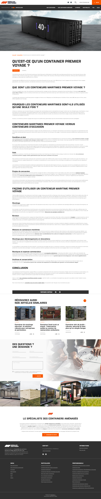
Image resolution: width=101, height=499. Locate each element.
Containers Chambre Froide (79, 479)
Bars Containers (76, 481)
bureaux (82, 172)
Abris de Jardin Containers (47, 473)
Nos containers (51, 7)
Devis (12, 477)
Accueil (14, 55)
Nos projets (86, 7)
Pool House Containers (46, 481)
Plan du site (82, 450)
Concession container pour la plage (81, 465)
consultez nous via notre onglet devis (34, 282)
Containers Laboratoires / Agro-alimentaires (83, 488)
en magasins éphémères (50, 253)
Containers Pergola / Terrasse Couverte (50, 471)
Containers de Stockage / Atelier (80, 483)
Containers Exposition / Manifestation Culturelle (84, 469)
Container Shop (76, 467)
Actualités (20, 55)
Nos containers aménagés (65, 7)
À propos (77, 7)
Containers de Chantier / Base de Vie (81, 485)
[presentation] (84, 300)
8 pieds (73, 217)
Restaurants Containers (78, 475)
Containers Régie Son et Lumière (80, 473)
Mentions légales (83, 448)
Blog (98, 7)
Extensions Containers (46, 477)
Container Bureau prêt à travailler (49, 467)
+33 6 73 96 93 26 (84, 2)
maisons (78, 172)
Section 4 (53, 494)
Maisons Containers (46, 465)
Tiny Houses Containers (47, 475)
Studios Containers (45, 479)
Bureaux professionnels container (80, 471)
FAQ (93, 7)
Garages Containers (46, 469)
